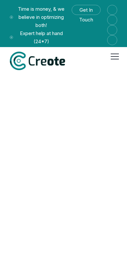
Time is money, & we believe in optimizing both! (41, 17)
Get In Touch (86, 11)
